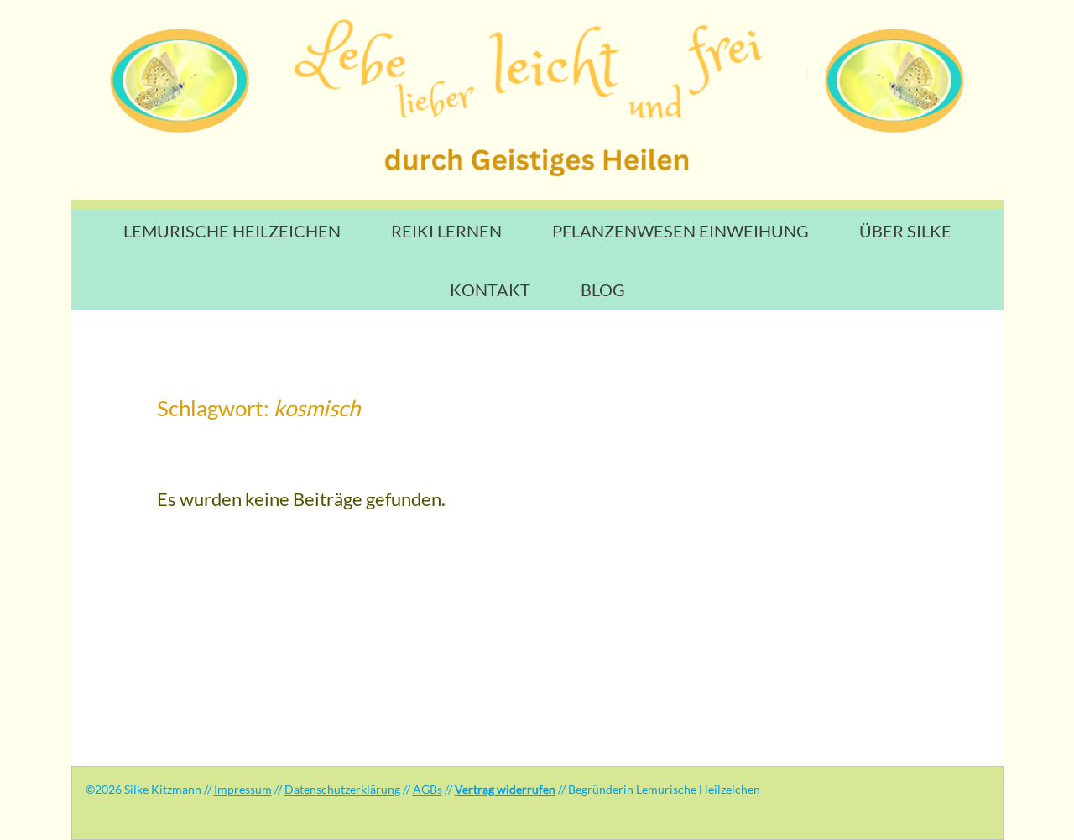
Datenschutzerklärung (342, 789)
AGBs (427, 789)
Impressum (243, 789)
